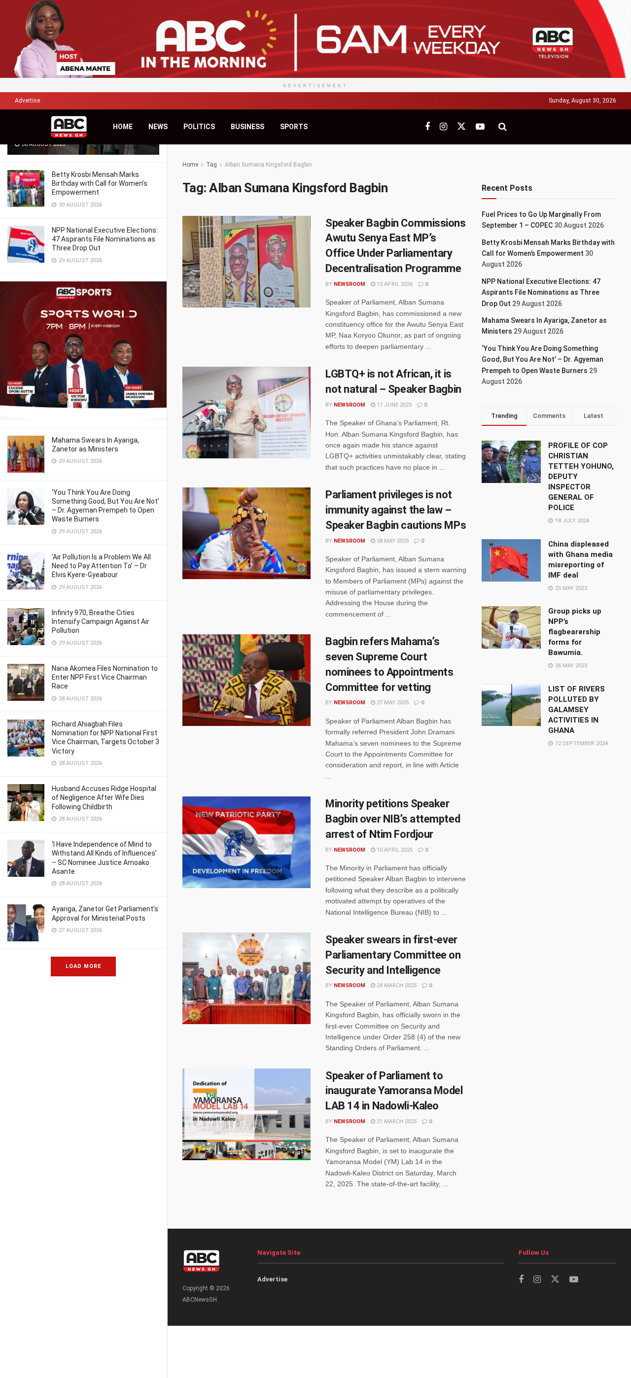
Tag (211, 164)
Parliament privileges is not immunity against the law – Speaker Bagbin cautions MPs (395, 509)
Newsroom (349, 284)
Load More (83, 966)
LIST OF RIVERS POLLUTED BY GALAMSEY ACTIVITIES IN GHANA (576, 710)
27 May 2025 (392, 702)
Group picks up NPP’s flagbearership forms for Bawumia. (574, 632)
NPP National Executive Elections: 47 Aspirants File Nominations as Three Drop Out (105, 239)
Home (123, 127)
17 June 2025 (393, 405)
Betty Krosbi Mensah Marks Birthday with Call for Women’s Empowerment (99, 183)
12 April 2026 (394, 284)
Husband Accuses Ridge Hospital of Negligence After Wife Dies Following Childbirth (104, 797)
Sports (294, 127)
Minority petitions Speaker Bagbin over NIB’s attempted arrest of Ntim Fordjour (392, 818)
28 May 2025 (392, 541)
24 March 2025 (396, 985)
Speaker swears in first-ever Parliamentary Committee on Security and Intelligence (393, 954)
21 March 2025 (396, 1121)
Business (247, 127)
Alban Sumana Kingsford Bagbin (268, 164)
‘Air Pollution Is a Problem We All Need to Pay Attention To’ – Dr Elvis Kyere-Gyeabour (101, 566)
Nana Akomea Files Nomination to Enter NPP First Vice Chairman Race (105, 677)
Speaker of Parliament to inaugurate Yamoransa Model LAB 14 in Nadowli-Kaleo (394, 1090)
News (158, 127)
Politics (199, 127)
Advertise (27, 100)
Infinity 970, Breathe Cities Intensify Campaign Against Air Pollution (100, 621)
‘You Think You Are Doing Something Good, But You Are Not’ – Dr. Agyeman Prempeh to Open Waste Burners (542, 359)
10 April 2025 (394, 850)
